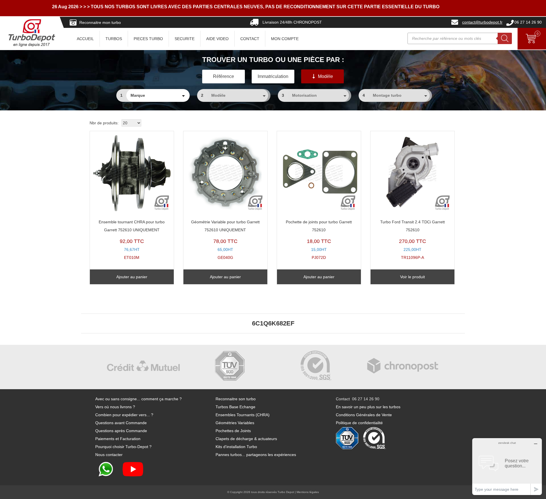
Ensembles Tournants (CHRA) (243, 415)
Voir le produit (412, 277)
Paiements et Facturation (117, 438)
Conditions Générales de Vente (364, 415)
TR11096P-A (412, 240)
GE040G (225, 240)
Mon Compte (285, 38)
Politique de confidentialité (359, 422)
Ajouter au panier (131, 277)
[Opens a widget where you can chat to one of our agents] (507, 466)
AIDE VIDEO (217, 38)
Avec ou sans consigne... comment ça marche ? (138, 399)
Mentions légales (308, 492)
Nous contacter (109, 454)
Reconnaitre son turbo (236, 399)
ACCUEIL (85, 38)
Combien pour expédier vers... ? (124, 415)
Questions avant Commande (121, 422)
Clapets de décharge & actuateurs (246, 438)
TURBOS (114, 38)
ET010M (132, 240)
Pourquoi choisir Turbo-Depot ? (123, 446)
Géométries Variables (235, 422)
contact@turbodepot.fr (482, 22)
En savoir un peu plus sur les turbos (368, 407)
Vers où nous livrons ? (115, 407)
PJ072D (319, 240)
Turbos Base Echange (235, 407)
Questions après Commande (121, 430)
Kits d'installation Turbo (236, 446)
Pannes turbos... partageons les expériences (256, 454)
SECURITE (185, 38)
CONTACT (249, 38)
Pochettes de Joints (233, 430)
